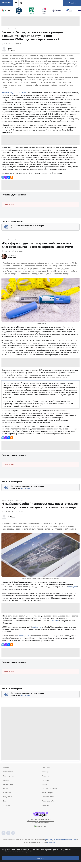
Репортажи (46, 767)
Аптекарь (6, 805)
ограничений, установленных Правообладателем (60, 839)
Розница (6, 780)
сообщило (36, 627)
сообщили (72, 587)
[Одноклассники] (11, 177)
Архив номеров (47, 792)
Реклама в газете (48, 796)
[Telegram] (2, 177)
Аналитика (7, 792)
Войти (73, 3)
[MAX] (5, 177)
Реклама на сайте (48, 801)
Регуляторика (8, 772)
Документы (7, 796)
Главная (3, 29)
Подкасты (45, 776)
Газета (44, 784)
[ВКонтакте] (8, 177)
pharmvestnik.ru (52, 843)
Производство (19, 29)
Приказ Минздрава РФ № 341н (14, 93)
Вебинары (45, 772)
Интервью (45, 780)
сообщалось (24, 636)
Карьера (6, 788)
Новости (10, 29)
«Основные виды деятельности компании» (40, 821)
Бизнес (5, 801)
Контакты (45, 805)
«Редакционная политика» (40, 822)
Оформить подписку (49, 788)
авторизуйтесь (25, 228)
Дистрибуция (8, 784)
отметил (55, 621)
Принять (40, 858)
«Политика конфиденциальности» (40, 819)
